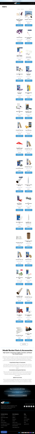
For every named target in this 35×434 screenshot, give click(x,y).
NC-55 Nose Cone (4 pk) (19, 335)
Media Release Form (15, 427)
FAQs (2, 419)
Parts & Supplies (26, 419)
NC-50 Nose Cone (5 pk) (19, 242)
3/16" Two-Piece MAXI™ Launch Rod (28, 38)
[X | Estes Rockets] (33, 406)
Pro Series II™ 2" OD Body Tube (19, 185)
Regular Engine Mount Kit (19, 112)
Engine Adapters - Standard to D (19, 204)
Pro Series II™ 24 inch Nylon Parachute (19, 148)
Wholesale (14, 419)
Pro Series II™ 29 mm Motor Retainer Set (28, 112)
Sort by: (19, 9)
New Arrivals (26, 420)
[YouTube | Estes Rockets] (29, 406)
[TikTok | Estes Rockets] (31, 406)
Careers (13, 420)
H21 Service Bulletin (4, 425)
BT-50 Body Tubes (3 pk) (19, 130)
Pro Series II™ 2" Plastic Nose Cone (28, 185)
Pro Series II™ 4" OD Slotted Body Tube (19, 296)
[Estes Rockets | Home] (5, 402)
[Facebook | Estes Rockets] (24, 406)
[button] (2, 3)
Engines (25, 417)
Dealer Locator (14, 422)
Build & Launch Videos (4, 417)
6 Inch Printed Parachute (19, 168)
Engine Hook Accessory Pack (19, 222)
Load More (24, 344)
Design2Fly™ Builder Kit (28, 19)
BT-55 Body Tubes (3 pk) (19, 259)
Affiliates (13, 417)
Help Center (3, 420)
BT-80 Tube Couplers (28, 259)
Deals (25, 422)
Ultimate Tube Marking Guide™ (28, 93)
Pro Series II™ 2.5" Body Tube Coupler (28, 241)
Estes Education (15, 425)
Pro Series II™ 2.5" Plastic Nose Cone (28, 222)
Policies (2, 427)
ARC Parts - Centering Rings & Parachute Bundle (19, 20)
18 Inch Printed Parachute (28, 74)
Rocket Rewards (3, 422)
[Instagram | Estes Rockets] (26, 406)
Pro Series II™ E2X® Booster (28, 334)
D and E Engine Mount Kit (19, 74)
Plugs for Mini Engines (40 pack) (28, 278)
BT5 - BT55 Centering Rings (19, 278)
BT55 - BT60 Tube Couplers (19, 315)
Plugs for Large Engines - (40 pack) (28, 315)
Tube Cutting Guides (28, 130)
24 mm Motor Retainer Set (28, 204)
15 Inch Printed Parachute (19, 93)
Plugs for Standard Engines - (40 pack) (19, 55)
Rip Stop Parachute (19, 37)
